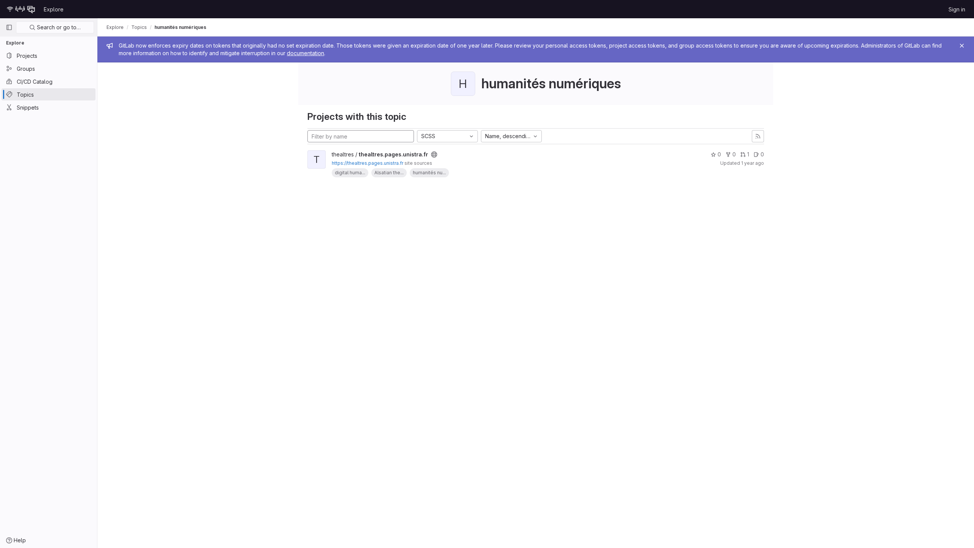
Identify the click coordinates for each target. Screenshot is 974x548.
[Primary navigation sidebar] (9, 27)
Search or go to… (58, 27)
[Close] (961, 45)
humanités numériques (180, 27)
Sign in (957, 9)
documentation (305, 53)
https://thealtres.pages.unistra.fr (367, 163)
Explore (54, 9)
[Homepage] (21, 9)
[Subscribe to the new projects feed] (758, 136)
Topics (139, 27)
